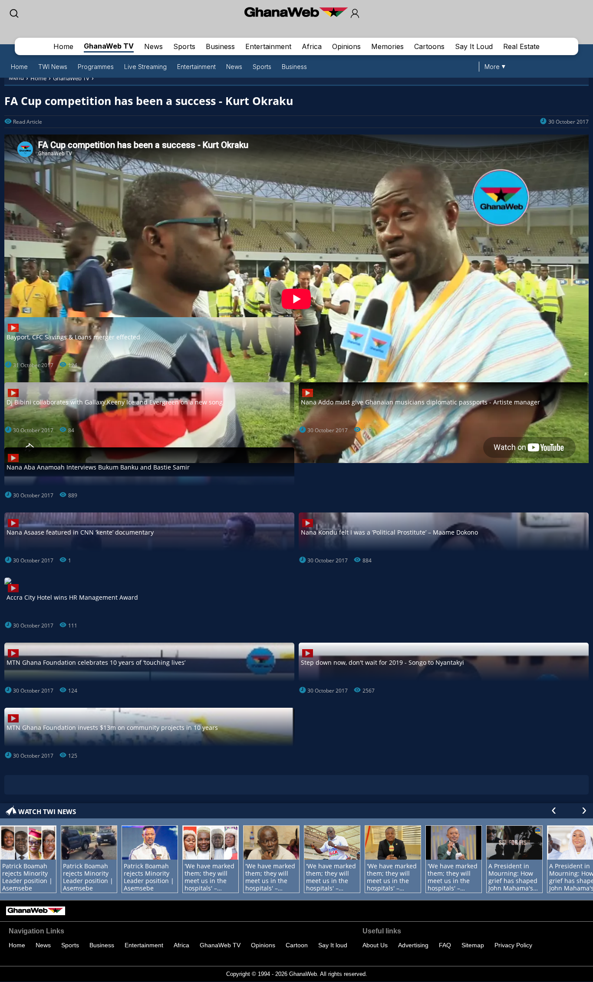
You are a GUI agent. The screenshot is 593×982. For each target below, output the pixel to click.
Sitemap (472, 945)
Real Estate (521, 46)
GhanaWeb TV (109, 46)
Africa (312, 46)
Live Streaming (145, 66)
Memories (387, 46)
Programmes (96, 66)
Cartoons (429, 46)
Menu (16, 78)
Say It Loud (474, 46)
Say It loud (332, 945)
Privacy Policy (513, 945)
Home (63, 46)
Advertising (413, 945)
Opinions (346, 46)
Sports (184, 46)
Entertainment (268, 46)
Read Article (27, 121)
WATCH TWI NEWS (47, 811)
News (153, 46)
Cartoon (297, 945)
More (492, 66)
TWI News (52, 66)
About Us (375, 945)
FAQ (445, 945)
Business (220, 46)
